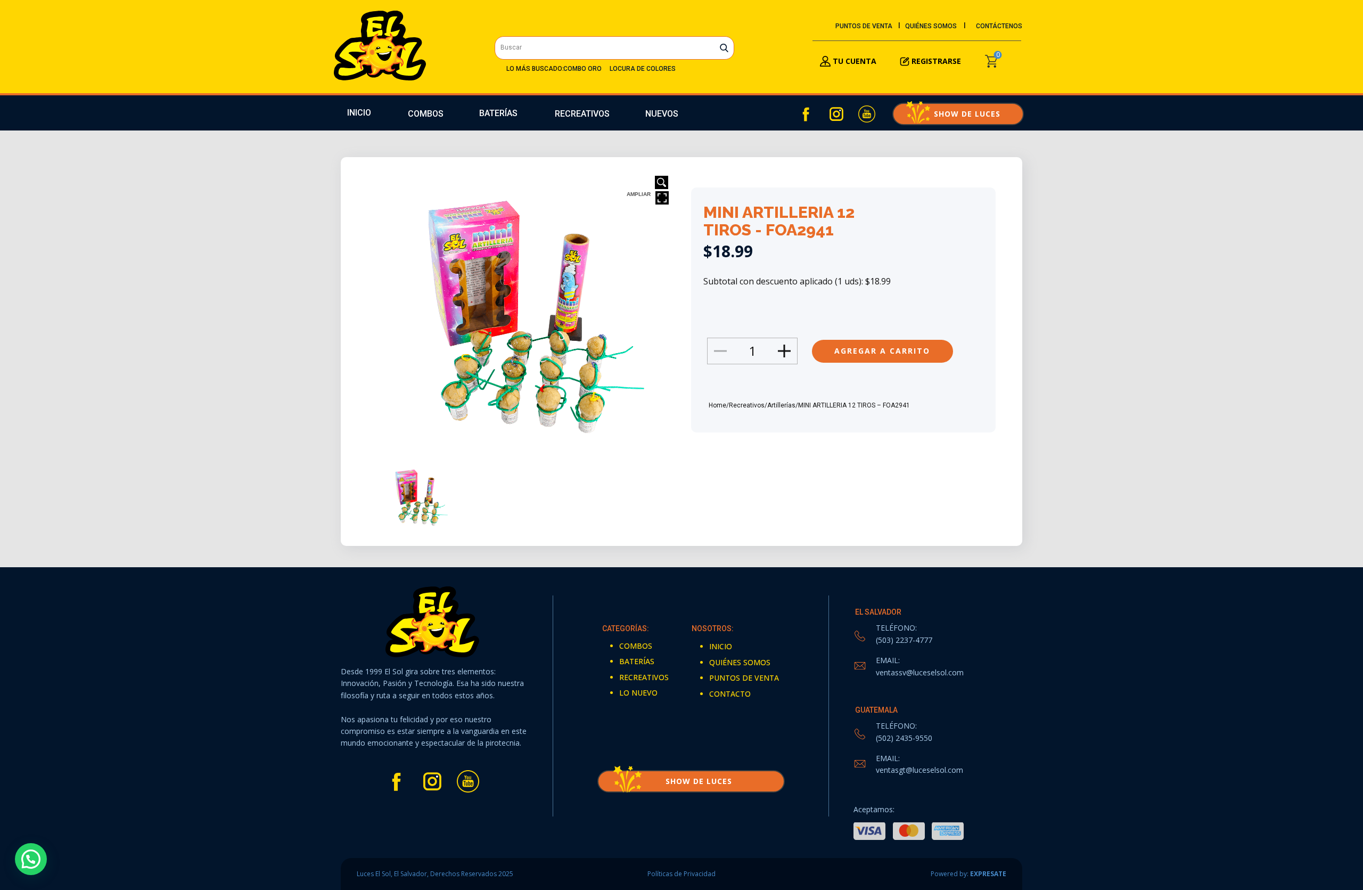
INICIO (359, 113)
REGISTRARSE (936, 61)
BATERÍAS (498, 113)
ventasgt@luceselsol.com (919, 770)
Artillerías (781, 405)
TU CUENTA (853, 61)
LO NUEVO (638, 693)
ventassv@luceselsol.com (920, 672)
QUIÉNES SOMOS (931, 26)
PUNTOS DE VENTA (863, 26)
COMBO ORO (582, 68)
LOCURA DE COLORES (643, 68)
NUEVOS (661, 114)
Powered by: (968, 873)
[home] (380, 45)
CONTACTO (730, 694)
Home (717, 405)
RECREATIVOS (582, 114)
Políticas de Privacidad (681, 873)
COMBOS (426, 114)
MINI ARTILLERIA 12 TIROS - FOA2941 (779, 221)
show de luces (957, 114)
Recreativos (747, 405)
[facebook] (806, 114)
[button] (31, 859)
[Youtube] (866, 114)
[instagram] (836, 114)
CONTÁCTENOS (999, 26)
